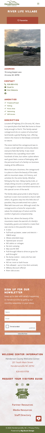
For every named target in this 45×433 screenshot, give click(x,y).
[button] (38, 3)
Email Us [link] (10, 87)
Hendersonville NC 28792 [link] (22, 366)
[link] (11, 3)
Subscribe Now (22, 334)
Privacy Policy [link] (34, 428)
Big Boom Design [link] (27, 431)
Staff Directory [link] (23, 415)
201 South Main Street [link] (22, 362)
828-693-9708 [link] (22, 371)
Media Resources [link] (22, 409)
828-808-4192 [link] (12, 84)
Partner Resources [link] (22, 404)
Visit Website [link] (12, 90)
